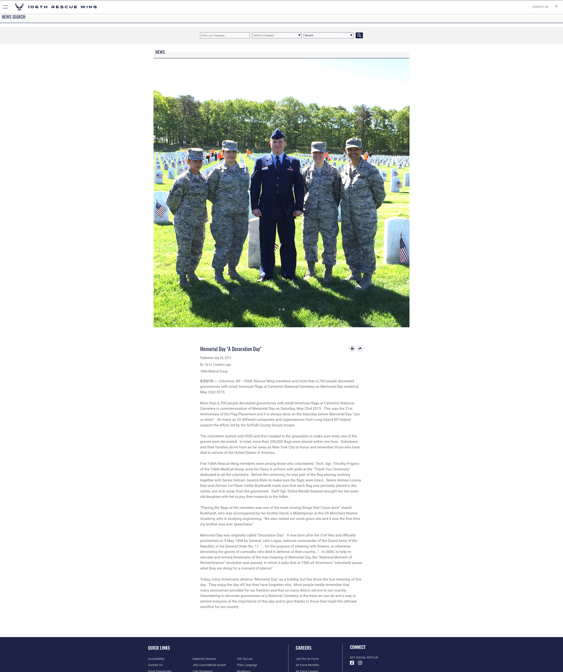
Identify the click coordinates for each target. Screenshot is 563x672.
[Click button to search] (359, 35)
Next (396, 192)
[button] (5, 7)
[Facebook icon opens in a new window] (352, 663)
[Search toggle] (556, 7)
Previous (166, 192)
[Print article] (352, 348)
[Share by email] (360, 348)
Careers (303, 647)
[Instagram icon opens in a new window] (360, 663)
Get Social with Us (364, 657)
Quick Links (159, 647)
